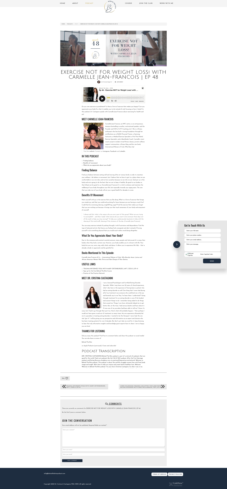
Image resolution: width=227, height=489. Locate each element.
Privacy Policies (175, 474)
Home (62, 3)
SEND (212, 261)
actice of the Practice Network (95, 273)
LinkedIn (122, 151)
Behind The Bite (87, 342)
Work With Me (166, 3)
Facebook (113, 151)
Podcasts (70, 24)
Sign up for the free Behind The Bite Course (97, 271)
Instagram (106, 151)
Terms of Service (159, 474)
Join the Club (146, 3)
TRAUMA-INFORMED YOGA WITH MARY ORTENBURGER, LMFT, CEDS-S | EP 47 (110, 268)
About (75, 3)
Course (128, 3)
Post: (76, 24)
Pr (84, 273)
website (91, 151)
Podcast (89, 3)
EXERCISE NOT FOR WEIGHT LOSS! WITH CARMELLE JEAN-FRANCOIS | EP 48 (99, 24)
